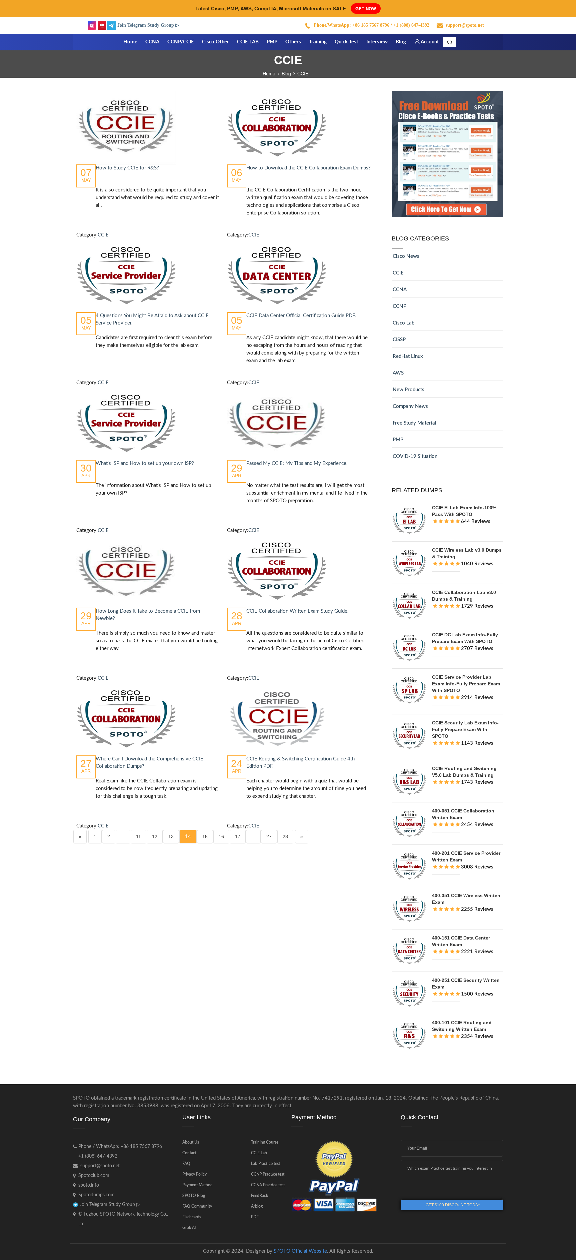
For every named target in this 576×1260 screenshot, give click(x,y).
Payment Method (197, 1185)
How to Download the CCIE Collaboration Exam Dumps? (308, 167)
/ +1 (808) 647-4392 (410, 25)
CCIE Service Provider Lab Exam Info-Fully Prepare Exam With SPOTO (466, 683)
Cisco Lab (403, 323)
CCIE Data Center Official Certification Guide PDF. (301, 315)
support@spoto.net (465, 25)
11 (138, 836)
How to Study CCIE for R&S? (127, 167)
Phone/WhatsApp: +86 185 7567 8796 (351, 25)
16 (221, 836)
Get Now (365, 8)
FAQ (186, 1164)
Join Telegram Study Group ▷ (148, 25)
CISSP (399, 339)
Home (269, 73)
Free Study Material (414, 423)
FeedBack (259, 1196)
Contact (189, 1153)
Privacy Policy (194, 1174)
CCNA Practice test (268, 1185)
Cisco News (406, 256)
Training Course (264, 1142)
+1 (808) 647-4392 (97, 1156)
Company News (410, 406)
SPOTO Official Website (300, 1251)
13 (171, 836)
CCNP (399, 306)
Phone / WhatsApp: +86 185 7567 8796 (120, 1146)
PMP (398, 439)
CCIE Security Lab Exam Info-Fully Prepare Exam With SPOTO (465, 729)
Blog (286, 73)
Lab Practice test (265, 1164)
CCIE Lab (259, 1153)
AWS (398, 373)
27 (269, 836)
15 (205, 836)
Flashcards (191, 1217)
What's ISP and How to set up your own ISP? (145, 463)
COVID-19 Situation (415, 456)
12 (154, 836)
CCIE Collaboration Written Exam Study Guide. (297, 611)
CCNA (400, 289)
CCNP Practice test (267, 1174)
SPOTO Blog (193, 1196)
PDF (255, 1217)
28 (285, 836)
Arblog (257, 1206)
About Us (190, 1142)
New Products (408, 389)
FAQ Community (197, 1206)
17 (237, 836)
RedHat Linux (408, 356)
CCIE (103, 234)
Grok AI (189, 1228)
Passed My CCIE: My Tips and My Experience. (297, 463)
